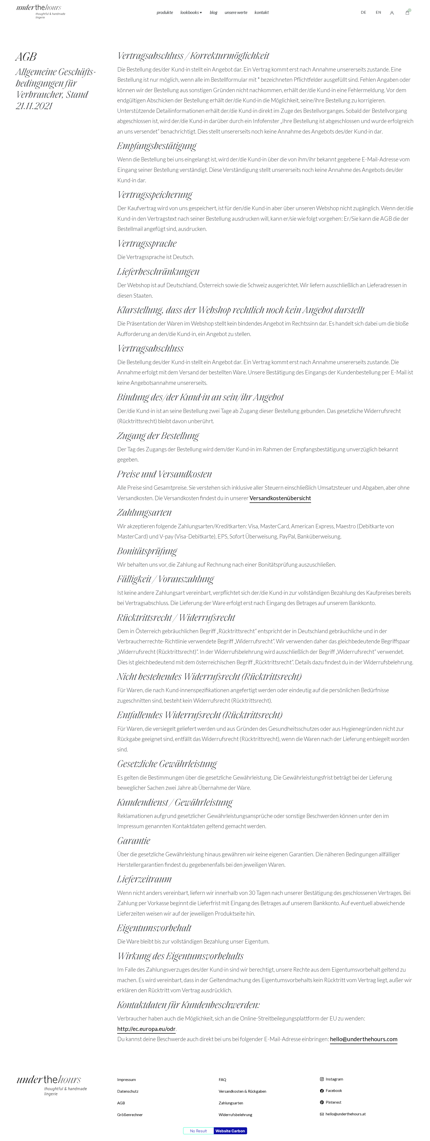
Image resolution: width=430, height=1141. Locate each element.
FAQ (222, 1079)
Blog (213, 12)
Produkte (165, 12)
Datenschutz (127, 1091)
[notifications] (407, 12)
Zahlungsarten (231, 1103)
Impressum (126, 1079)
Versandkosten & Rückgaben (242, 1091)
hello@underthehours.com (363, 1039)
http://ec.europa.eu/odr (146, 1028)
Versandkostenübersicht (280, 498)
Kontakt (262, 12)
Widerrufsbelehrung (235, 1114)
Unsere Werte (236, 12)
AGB (121, 1103)
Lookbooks (189, 12)
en (378, 12)
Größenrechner (130, 1114)
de (363, 12)
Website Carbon (230, 1131)
